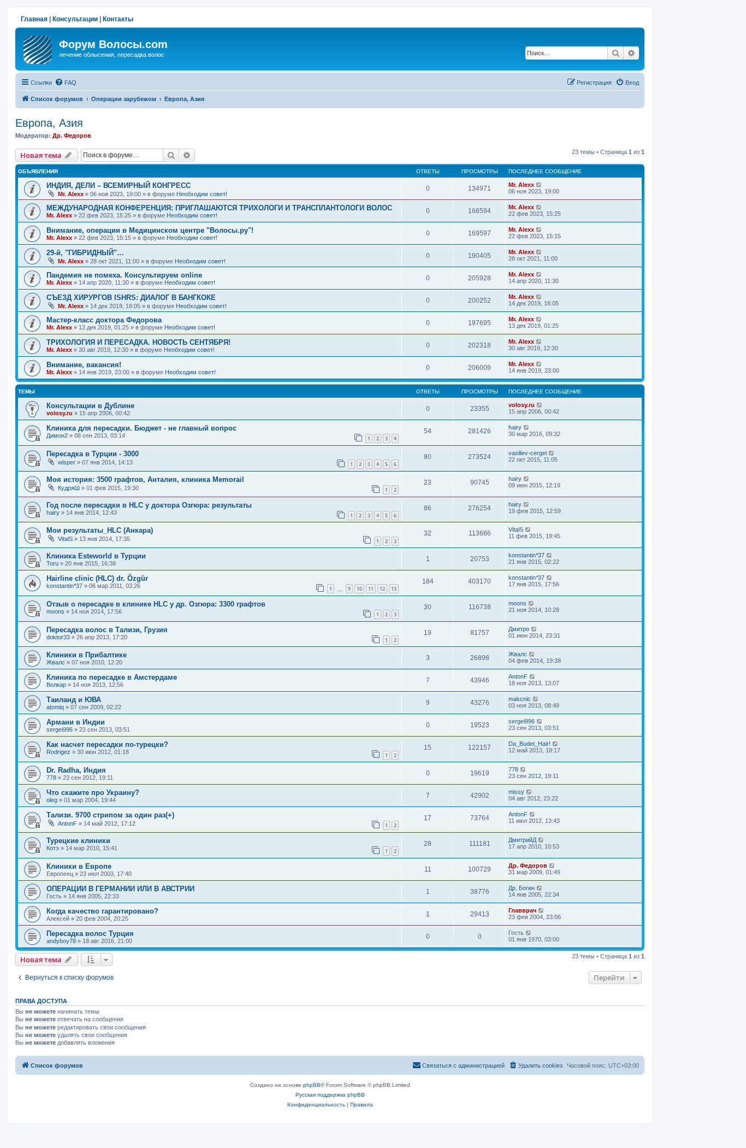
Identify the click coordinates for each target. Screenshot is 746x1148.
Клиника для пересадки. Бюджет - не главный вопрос (141, 428)
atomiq (55, 707)
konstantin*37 (526, 555)
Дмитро (518, 629)
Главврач (522, 910)
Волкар (56, 684)
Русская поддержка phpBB (330, 1095)
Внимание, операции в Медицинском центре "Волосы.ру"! (149, 230)
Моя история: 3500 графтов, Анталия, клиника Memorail (145, 479)
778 (51, 777)
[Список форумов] (38, 47)
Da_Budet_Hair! (529, 743)
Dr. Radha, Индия (76, 770)
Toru (52, 563)
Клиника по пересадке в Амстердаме (111, 677)
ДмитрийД (522, 840)
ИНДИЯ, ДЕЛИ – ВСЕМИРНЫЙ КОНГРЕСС (118, 185)
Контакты (118, 19)
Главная (34, 19)
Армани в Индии (75, 722)
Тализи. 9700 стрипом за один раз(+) (110, 815)
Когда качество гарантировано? (102, 911)
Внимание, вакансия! (83, 365)
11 (371, 588)
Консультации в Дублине (90, 406)
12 (382, 588)
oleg (51, 800)
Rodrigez (58, 752)
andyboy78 (61, 941)
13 (393, 588)
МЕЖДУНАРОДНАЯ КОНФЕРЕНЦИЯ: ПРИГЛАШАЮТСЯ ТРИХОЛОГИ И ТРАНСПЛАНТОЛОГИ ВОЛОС (219, 208)
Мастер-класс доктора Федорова (104, 320)
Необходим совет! (201, 194)
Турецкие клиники (78, 841)
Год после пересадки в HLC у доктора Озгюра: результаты (149, 505)
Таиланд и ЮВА (73, 700)
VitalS (65, 538)
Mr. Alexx (71, 194)
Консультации (75, 19)
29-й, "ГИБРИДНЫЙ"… (85, 253)
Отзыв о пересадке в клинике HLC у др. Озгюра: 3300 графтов (155, 604)
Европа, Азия (49, 123)
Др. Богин (521, 888)
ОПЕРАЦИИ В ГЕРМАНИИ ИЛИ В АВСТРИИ (120, 889)
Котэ (52, 848)
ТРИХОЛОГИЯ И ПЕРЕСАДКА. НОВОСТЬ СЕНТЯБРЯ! (138, 342)
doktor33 (58, 637)
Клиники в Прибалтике (86, 655)
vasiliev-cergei (527, 453)
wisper (66, 462)
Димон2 (57, 435)
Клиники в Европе (78, 866)
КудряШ (69, 488)
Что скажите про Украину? (92, 792)
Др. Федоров (71, 135)
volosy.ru (59, 413)
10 (359, 588)
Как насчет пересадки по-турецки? (107, 744)
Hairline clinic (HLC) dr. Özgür (97, 578)
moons (55, 611)
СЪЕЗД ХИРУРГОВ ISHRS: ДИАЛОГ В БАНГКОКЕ (131, 297)
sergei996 (59, 729)
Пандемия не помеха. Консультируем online (124, 275)
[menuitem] (65, 82)
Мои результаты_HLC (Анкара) (99, 530)
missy (516, 791)
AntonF (518, 676)
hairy (515, 427)
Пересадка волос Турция (90, 933)
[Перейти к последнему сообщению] (539, 184)
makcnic (519, 699)
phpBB (312, 1085)
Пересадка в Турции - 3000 (92, 454)
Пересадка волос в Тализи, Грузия (107, 630)
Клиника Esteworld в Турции (96, 556)
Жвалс (55, 662)
